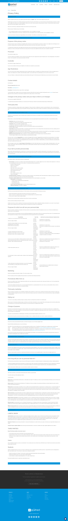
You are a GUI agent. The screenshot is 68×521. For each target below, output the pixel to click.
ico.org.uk (51, 92)
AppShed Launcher (11, 500)
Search (46, 496)
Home (9, 10)
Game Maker (10, 495)
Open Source (28, 496)
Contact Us (46, 495)
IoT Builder (10, 496)
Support (50, 4)
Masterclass (56, 4)
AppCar (10, 499)
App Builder (10, 494)
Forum (45, 494)
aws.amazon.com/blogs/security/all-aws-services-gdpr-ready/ (47, 327)
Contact (28, 493)
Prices (46, 4)
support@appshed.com (15, 87)
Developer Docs (29, 497)
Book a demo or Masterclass (34, 483)
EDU (37, 4)
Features (33, 4)
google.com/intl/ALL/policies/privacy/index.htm (38, 330)
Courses (41, 4)
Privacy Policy (47, 499)
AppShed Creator (11, 501)
